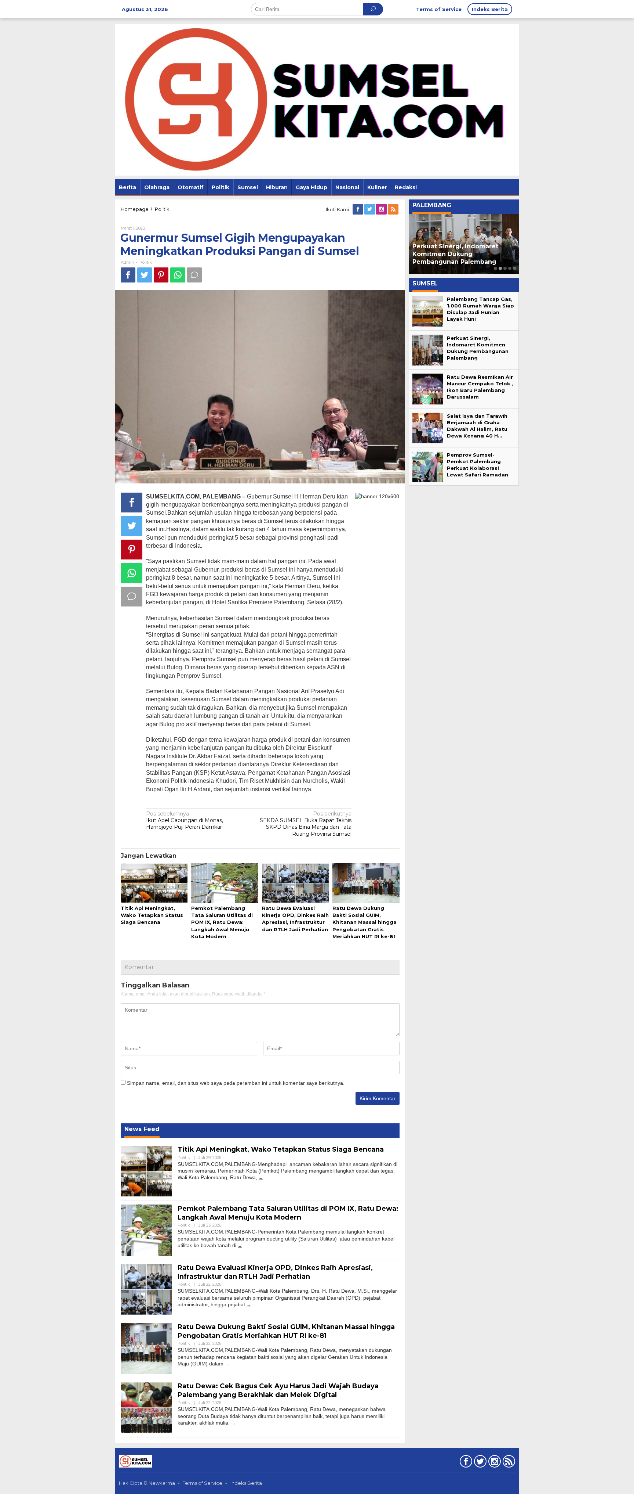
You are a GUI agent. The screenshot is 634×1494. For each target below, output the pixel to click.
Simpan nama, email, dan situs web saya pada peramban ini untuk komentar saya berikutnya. (236, 1083)
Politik (145, 262)
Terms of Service (202, 1483)
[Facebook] (358, 209)
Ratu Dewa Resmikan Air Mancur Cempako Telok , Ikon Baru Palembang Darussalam (463, 254)
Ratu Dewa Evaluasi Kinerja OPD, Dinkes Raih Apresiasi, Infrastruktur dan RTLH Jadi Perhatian (275, 1272)
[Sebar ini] (128, 274)
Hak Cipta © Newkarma (147, 1483)
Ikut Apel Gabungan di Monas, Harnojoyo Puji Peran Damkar (184, 820)
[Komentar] (194, 274)
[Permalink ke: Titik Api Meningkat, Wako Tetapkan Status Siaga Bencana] (154, 883)
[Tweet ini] (144, 274)
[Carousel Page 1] (495, 268)
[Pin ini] (161, 274)
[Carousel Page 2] (500, 268)
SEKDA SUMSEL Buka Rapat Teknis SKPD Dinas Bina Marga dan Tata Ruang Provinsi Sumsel (305, 823)
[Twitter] (370, 209)
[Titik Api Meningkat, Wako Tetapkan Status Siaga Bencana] (261, 1177)
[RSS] (394, 209)
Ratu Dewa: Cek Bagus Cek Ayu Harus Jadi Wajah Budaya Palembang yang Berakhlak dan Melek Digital (278, 1390)
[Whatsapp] (177, 274)
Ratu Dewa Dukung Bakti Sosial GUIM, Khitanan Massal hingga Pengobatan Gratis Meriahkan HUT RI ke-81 (364, 922)
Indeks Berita (246, 1483)
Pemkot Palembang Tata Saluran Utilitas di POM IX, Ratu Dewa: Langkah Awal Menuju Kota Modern (222, 922)
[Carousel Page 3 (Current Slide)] (505, 268)
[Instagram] (382, 209)
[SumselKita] (317, 99)
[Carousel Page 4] (509, 268)
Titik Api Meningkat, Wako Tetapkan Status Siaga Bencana (152, 915)
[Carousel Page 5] (514, 268)
